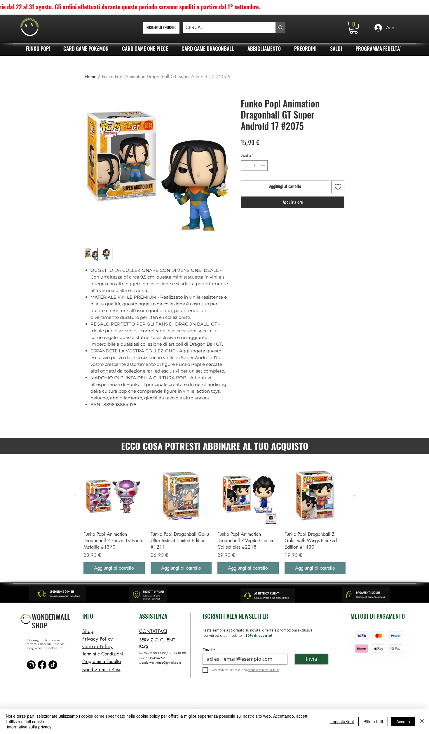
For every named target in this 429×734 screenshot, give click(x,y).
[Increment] (263, 166)
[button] (353, 28)
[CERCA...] (280, 27)
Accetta (403, 721)
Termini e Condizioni (102, 654)
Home (90, 77)
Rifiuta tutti (373, 721)
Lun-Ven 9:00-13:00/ (153, 653)
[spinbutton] (254, 166)
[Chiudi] (421, 721)
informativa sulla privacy (29, 727)
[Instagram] (31, 664)
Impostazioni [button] (342, 721)
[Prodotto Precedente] (75, 495)
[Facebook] (42, 664)
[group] (215, 519)
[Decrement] (245, 166)
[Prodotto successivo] (354, 495)
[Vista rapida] (114, 495)
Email (207, 650)
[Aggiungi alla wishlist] (338, 186)
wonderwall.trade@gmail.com (160, 662)
